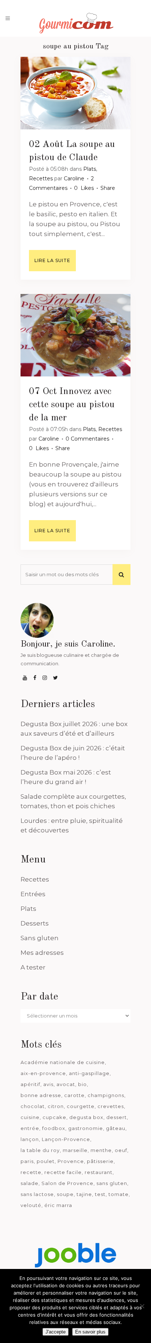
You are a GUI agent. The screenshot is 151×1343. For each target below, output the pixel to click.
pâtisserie (100, 1161)
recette (31, 1172)
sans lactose (37, 1194)
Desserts (35, 923)
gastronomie (85, 1128)
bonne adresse (41, 1095)
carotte (74, 1095)
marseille (75, 1150)
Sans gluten (40, 938)
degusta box (86, 1117)
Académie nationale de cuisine (63, 1062)
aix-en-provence (43, 1073)
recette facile (63, 1172)
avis (48, 1084)
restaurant (99, 1172)
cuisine (30, 1117)
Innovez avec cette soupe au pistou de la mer (72, 405)
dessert (116, 1117)
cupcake (54, 1117)
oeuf (121, 1150)
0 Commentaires (87, 438)
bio (82, 1084)
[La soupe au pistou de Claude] (75, 93)
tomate (118, 1194)
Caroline (74, 178)
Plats (89, 169)
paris (27, 1161)
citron (56, 1106)
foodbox (53, 1128)
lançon (30, 1139)
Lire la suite (52, 260)
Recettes (41, 178)
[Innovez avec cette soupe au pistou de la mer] (75, 335)
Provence (71, 1161)
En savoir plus (90, 1332)
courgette (81, 1106)
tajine (84, 1194)
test (100, 1194)
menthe (101, 1150)
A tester (33, 967)
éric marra (58, 1205)
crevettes (110, 1106)
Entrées (33, 894)
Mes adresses (42, 952)
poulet (46, 1161)
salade (29, 1183)
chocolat (33, 1106)
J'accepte (55, 1332)
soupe (65, 1194)
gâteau (115, 1128)
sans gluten (111, 1183)
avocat (65, 1084)
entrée (30, 1128)
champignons (106, 1095)
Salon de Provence (67, 1183)
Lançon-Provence (66, 1139)
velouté (31, 1205)
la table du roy (40, 1150)
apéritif (30, 1084)
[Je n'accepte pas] (142, 1306)
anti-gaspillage (89, 1073)
